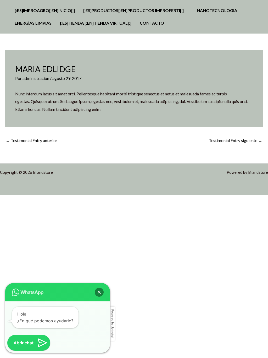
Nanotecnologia (217, 10)
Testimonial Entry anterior (31, 140)
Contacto (152, 22)
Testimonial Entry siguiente (235, 140)
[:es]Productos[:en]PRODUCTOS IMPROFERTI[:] (133, 10)
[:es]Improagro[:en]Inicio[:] (45, 10)
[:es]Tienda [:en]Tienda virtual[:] (95, 22)
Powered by (112, 323)
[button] (99, 292)
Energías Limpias (33, 22)
